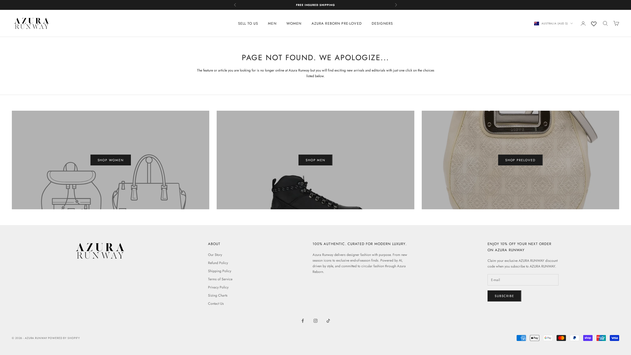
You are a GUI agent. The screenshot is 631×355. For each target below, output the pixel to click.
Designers (382, 23)
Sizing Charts (218, 295)
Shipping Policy (219, 270)
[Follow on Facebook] (302, 320)
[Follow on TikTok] (328, 320)
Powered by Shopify (64, 338)
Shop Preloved (520, 160)
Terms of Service (220, 279)
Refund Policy (218, 262)
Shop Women (111, 160)
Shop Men (315, 160)
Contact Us (216, 303)
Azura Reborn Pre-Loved (337, 23)
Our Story (215, 254)
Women (294, 23)
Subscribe (504, 296)
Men (272, 23)
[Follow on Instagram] (315, 320)
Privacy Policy (218, 287)
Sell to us (248, 23)
